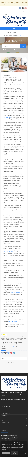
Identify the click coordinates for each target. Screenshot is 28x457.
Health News (8, 50)
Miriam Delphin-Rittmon (9, 252)
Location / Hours (13, 12)
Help (12, 11)
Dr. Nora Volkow (7, 117)
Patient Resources (13, 35)
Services (3, 411)
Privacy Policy (22, 453)
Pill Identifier (18, 11)
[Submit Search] (23, 46)
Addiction (4, 362)
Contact (3, 418)
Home (5, 35)
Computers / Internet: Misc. (14, 362)
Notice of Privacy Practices (8, 425)
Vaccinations (4, 415)
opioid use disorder (12, 321)
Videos (17, 50)
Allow (6, 453)
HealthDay (11, 346)
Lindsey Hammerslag (15, 292)
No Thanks (14, 453)
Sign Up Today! (21, 12)
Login (5, 14)
